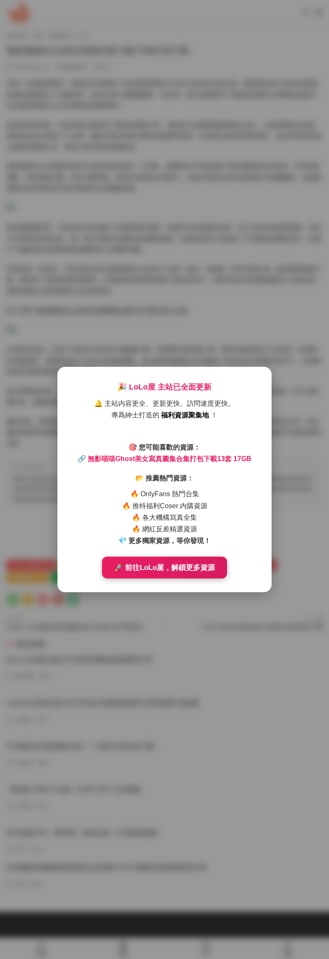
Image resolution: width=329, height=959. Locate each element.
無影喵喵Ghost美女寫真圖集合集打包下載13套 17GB (169, 458)
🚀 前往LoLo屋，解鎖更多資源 (164, 567)
